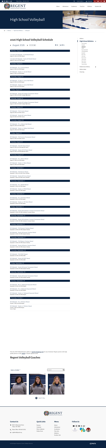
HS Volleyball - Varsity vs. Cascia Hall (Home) (21, 85)
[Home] (4, 30)
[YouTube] (2, 1)
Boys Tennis (84, 61)
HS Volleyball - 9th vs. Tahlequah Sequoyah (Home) (23, 285)
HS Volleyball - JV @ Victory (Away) (19, 172)
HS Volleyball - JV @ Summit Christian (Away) (22, 228)
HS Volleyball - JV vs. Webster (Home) (20, 302)
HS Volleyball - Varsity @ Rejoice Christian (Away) (23, 245)
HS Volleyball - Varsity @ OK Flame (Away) (21, 150)
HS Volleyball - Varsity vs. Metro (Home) (20, 163)
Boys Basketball (85, 49)
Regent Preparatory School (15, 6)
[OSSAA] (88, 430)
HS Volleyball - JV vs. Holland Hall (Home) (20, 124)
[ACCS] (75, 430)
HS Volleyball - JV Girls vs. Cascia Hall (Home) (21, 81)
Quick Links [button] (79, 1)
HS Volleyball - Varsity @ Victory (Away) (20, 176)
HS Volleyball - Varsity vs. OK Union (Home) (21, 202)
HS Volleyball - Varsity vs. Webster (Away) (21, 306)
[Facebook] (7, 1)
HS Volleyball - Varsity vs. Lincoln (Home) (20, 72)
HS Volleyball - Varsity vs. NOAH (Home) (20, 189)
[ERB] (82, 430)
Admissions (65, 6)
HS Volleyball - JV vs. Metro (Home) (19, 159)
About (58, 6)
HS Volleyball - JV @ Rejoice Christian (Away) (21, 241)
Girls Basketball (85, 51)
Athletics (89, 6)
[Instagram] (4, 1)
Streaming (82, 72)
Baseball (83, 53)
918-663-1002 (26, 1)
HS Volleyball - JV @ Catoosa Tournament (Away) (22, 137)
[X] (8, 1)
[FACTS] (11, 1)
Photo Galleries (40, 429)
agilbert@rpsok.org (17, 432)
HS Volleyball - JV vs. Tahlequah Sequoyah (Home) (23, 289)
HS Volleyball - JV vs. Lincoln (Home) (19, 68)
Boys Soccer (84, 57)
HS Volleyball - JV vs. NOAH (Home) (19, 185)
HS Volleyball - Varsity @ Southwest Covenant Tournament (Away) (27, 211)
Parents (39, 425)
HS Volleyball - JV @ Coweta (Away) (19, 111)
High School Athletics (87, 41)
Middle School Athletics (85, 66)
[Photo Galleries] (98, 1)
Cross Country (84, 43)
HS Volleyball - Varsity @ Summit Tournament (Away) (24, 267)
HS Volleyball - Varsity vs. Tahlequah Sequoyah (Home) (24, 293)
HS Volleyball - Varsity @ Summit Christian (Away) (23, 232)
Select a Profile (15, 370)
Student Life (98, 6)
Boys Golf (83, 54)
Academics (74, 6)
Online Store (40, 431)
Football (83, 45)
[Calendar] (95, 1)
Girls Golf (83, 56)
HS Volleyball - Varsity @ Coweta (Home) (20, 115)
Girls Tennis (84, 62)
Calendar (39, 427)
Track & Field (84, 64)
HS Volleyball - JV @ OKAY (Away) (19, 254)
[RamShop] (104, 1)
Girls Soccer (84, 59)
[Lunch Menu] (101, 1)
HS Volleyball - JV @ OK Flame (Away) (20, 146)
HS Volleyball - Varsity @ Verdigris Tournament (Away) (24, 94)
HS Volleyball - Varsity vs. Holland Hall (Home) (22, 128)
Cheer (83, 48)
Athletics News (83, 69)
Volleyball (84, 46)
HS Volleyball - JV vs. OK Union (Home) (20, 198)
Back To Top (41, 398)
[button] (74, 1)
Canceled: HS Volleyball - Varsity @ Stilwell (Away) (23, 59)
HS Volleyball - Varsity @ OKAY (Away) (20, 258)
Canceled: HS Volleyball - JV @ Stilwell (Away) (22, 55)
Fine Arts (82, 6)
